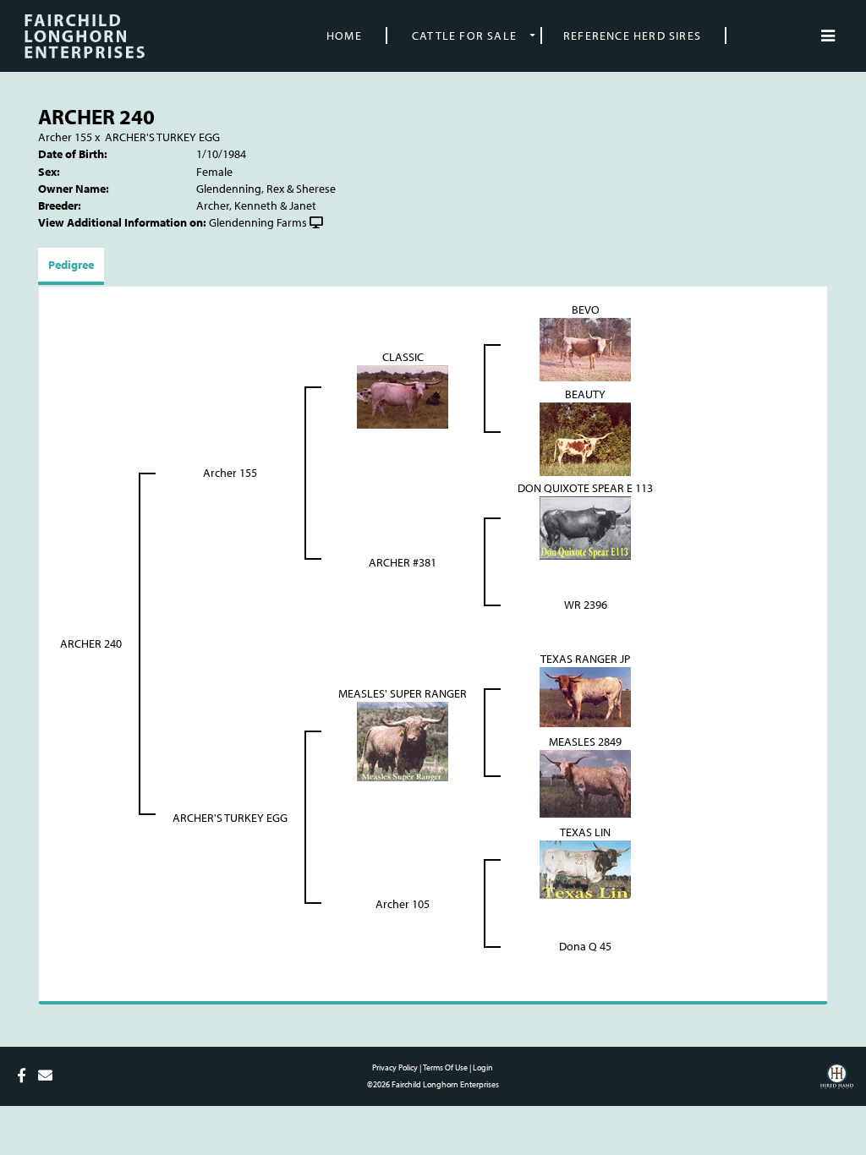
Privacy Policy (395, 1067)
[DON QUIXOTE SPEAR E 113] (585, 526)
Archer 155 (65, 137)
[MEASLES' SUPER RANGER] (402, 739)
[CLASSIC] (402, 395)
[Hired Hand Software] (836, 1082)
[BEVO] (585, 348)
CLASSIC (403, 356)
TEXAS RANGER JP (585, 658)
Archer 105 (402, 903)
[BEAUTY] (585, 438)
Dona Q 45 (585, 946)
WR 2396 (585, 604)
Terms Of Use (445, 1067)
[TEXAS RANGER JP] (585, 695)
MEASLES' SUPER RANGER (402, 693)
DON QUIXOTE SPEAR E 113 (585, 487)
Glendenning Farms (258, 222)
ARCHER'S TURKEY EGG (162, 137)
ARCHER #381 (402, 562)
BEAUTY (585, 394)
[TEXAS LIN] (585, 868)
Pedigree (71, 264)
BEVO (586, 309)
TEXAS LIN (585, 832)
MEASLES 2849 (585, 741)
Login (483, 1067)
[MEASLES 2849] (585, 782)
